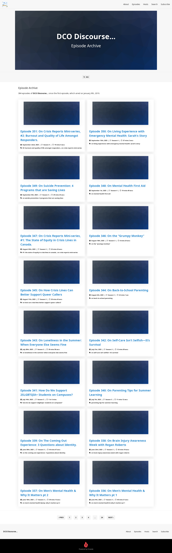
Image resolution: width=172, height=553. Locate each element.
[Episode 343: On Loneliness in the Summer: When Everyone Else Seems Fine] (51, 322)
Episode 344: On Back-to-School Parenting (118, 290)
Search (154, 4)
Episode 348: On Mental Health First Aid (117, 186)
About (126, 4)
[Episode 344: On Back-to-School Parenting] (120, 272)
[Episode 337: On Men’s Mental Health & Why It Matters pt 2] (51, 472)
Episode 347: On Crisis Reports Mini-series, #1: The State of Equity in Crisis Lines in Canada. (50, 240)
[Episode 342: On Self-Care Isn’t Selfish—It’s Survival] (120, 322)
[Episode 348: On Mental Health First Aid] (120, 167)
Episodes (136, 4)
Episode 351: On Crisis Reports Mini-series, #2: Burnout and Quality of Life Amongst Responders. (50, 135)
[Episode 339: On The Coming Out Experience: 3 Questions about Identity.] (51, 422)
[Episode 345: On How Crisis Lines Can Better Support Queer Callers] (51, 272)
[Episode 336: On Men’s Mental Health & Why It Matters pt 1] (120, 472)
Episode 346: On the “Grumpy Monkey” (116, 236)
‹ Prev (61, 517)
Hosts (145, 4)
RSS (87, 77)
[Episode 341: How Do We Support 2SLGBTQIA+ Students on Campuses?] (51, 372)
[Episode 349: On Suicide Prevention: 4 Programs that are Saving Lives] (51, 167)
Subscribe (165, 4)
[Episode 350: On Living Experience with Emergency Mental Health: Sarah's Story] (120, 113)
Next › (111, 517)
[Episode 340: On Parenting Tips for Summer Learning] (120, 372)
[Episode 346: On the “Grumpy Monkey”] (120, 217)
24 (102, 517)
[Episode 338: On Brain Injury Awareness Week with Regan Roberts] (120, 422)
